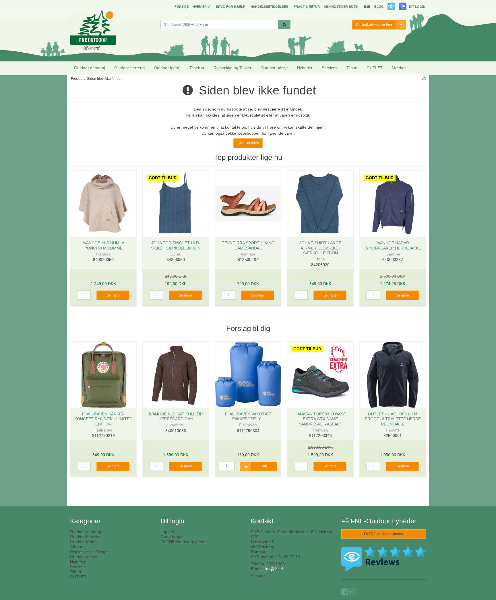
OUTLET (375, 67)
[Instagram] (352, 593)
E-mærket (391, 7)
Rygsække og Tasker (232, 67)
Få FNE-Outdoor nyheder (183, 541)
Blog (379, 6)
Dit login (417, 6)
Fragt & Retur (307, 6)
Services (329, 67)
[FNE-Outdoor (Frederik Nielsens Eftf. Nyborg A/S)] (112, 25)
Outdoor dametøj (89, 67)
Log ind (167, 531)
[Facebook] (344, 593)
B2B (367, 6)
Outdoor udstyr (274, 67)
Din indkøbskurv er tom (374, 25)
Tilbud (351, 67)
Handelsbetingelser (269, 6)
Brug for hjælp (230, 6)
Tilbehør (196, 67)
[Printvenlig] (424, 79)
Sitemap (258, 576)
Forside (182, 6)
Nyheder (305, 67)
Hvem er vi (201, 6)
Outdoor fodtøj (167, 67)
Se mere (113, 295)
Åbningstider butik (341, 6)
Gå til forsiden (248, 143)
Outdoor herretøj (129, 67)
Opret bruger (172, 536)
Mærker (399, 67)
